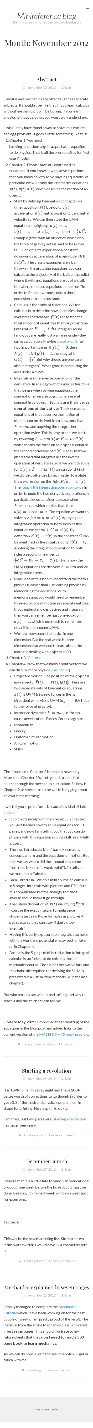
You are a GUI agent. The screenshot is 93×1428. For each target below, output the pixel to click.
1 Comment (67, 1044)
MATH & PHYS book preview (63, 1034)
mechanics (60, 670)
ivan (68, 87)
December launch (46, 1161)
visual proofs (67, 341)
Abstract (46, 79)
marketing (33, 1370)
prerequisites (32, 1044)
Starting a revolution (46, 1070)
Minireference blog (46, 16)
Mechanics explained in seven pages (46, 1287)
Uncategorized (33, 1135)
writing (48, 1044)
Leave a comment (62, 1135)
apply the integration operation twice (53, 487)
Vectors (33, 657)
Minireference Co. (46, 1409)
